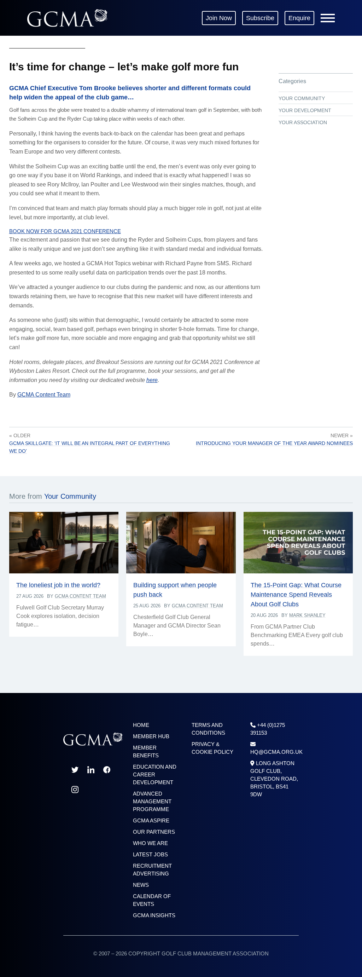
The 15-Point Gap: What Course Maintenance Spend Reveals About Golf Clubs (296, 595)
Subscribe (260, 18)
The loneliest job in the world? (58, 585)
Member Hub (151, 736)
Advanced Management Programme (152, 801)
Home (141, 725)
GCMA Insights (154, 915)
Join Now (219, 18)
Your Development (305, 110)
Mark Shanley (307, 615)
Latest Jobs (150, 854)
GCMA (67, 18)
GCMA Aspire (151, 820)
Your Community (302, 98)
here (152, 380)
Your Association (303, 122)
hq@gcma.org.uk (276, 752)
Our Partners (154, 832)
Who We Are (150, 843)
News (141, 885)
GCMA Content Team (43, 395)
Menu (328, 18)
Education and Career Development (154, 774)
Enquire (299, 18)
